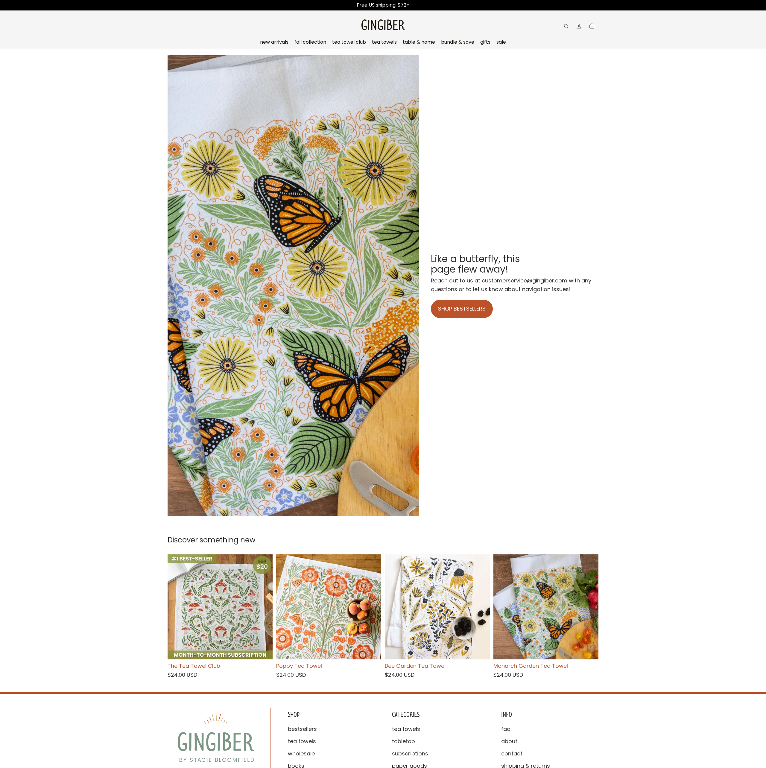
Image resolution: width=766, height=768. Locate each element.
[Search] (566, 26)
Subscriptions (410, 753)
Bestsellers (302, 729)
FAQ (505, 729)
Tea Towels (302, 741)
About (509, 741)
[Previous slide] (177, 606)
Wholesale (301, 753)
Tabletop (403, 741)
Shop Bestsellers (462, 308)
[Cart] (591, 26)
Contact (511, 753)
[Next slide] (264, 606)
